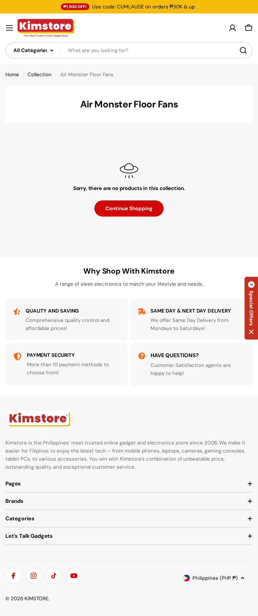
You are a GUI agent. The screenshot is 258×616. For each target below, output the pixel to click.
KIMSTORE (36, 598)
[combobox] (129, 50)
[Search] (243, 50)
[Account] (232, 28)
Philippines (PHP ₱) (215, 578)
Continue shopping (129, 208)
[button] (251, 308)
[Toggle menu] (9, 28)
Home (12, 74)
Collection (40, 74)
